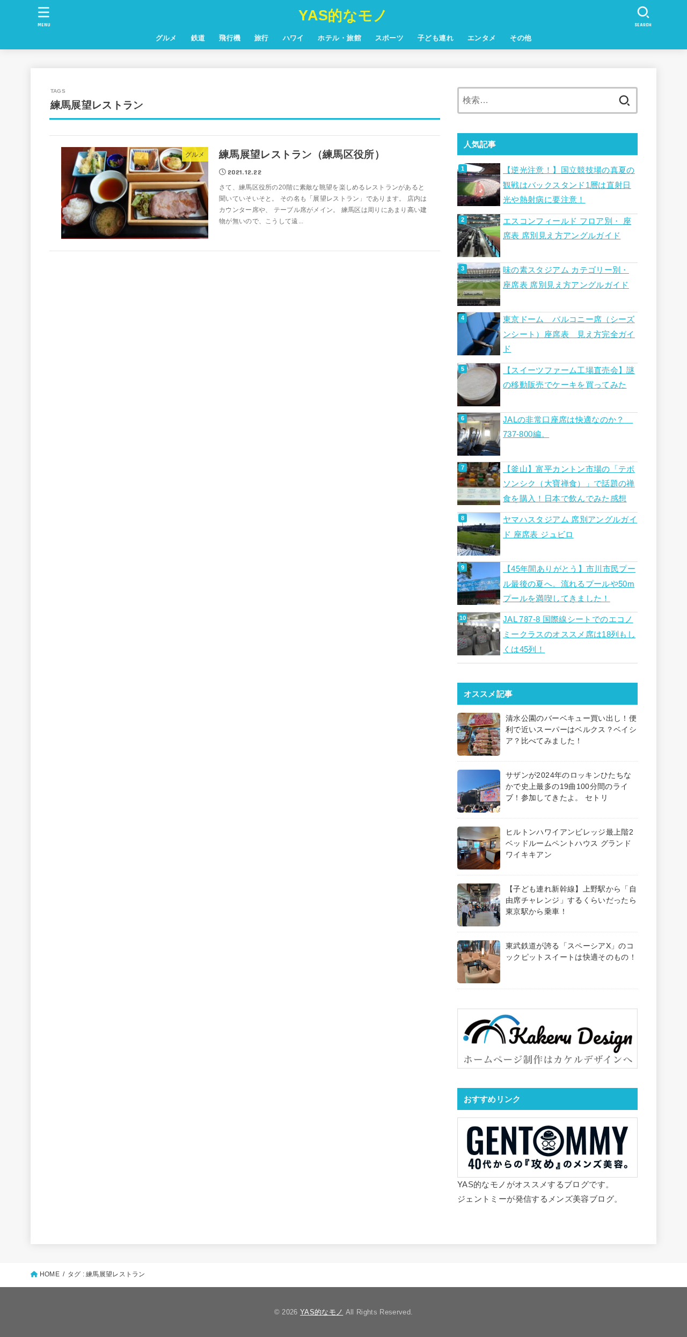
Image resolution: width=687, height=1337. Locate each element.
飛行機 (229, 38)
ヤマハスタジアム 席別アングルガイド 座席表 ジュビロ (570, 527)
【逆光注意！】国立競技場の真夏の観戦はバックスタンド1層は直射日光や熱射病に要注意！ (569, 185)
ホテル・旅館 (339, 38)
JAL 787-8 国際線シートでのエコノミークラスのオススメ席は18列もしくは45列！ (569, 634)
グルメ (166, 38)
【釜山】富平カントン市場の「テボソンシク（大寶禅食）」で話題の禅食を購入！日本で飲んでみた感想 (569, 484)
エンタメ (481, 38)
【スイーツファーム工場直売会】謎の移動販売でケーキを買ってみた (569, 378)
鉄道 (198, 38)
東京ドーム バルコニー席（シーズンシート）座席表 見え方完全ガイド (569, 334)
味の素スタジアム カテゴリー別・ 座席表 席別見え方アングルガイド (566, 277)
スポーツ (389, 38)
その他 (520, 38)
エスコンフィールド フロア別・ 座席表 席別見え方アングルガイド (567, 228)
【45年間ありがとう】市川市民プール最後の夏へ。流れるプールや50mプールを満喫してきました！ (569, 584)
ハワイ (293, 38)
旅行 (261, 38)
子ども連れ (436, 38)
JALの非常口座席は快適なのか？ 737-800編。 (568, 427)
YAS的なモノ (343, 16)
